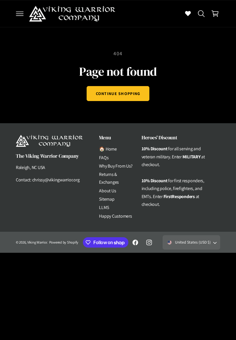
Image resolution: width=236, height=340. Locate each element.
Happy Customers (115, 216)
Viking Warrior (37, 242)
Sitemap (106, 199)
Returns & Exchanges (109, 178)
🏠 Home (108, 149)
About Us (107, 191)
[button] (19, 13)
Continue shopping (118, 93)
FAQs (104, 158)
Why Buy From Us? (116, 166)
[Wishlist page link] (188, 13)
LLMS (104, 207)
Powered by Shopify (63, 242)
